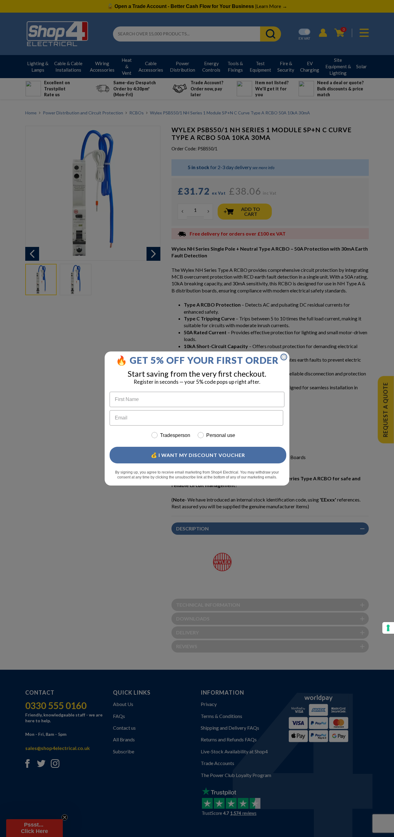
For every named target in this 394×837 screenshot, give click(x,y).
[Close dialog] (284, 357)
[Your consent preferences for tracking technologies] (388, 628)
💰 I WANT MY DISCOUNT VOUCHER (198, 455)
